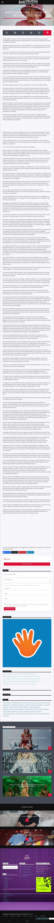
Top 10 (5, 880)
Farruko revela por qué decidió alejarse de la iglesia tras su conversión (19, 684)
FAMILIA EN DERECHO (34, 707)
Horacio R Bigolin (19, 709)
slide (38, 9)
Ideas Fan (30, 914)
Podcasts (6, 885)
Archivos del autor (27, 564)
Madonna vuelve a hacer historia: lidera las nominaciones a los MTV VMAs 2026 (21, 676)
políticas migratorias (22, 713)
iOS (6, 891)
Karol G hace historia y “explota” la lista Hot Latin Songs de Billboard (19, 674)
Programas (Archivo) (9, 895)
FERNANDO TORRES (8, 709)
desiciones (47, 705)
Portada (34, 9)
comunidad (6, 705)
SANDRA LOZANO (45, 713)
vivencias (6, 716)
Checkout (6, 900)
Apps (5, 889)
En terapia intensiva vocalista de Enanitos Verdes (27, 835)
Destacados (17, 9)
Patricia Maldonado (9, 713)
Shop (5, 896)
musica (40, 711)
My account (7, 902)
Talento (6, 882)
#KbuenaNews (7, 702)
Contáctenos (42, 916)
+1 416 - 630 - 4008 (26, 869)
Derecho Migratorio (36, 705)
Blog (5, 877)
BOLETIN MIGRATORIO (44, 702)
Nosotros (19, 916)
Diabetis (5, 707)
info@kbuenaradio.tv (27, 872)
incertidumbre (44, 709)
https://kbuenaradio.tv (27, 866)
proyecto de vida (34, 713)
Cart (5, 898)
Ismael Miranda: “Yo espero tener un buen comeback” (27, 816)
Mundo (23, 9)
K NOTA (21, 711)
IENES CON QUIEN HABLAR (32, 709)
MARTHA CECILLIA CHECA (30, 711)
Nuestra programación (41, 873)
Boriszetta (24, 21)
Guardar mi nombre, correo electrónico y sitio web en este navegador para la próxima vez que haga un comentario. (27, 604)
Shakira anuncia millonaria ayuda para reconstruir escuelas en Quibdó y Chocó (21, 681)
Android (7, 893)
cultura (27, 705)
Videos (5, 884)
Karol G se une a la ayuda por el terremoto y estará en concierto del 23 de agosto (22, 679)
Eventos (6, 887)
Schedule (6, 916)
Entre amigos (13, 707)
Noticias (28, 9)
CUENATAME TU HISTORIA (17, 705)
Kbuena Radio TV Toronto (10, 711)
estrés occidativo (23, 707)
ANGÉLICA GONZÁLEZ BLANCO (30, 702)
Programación (7, 878)
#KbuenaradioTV (16, 702)
